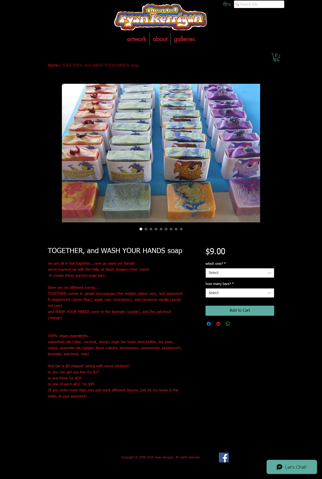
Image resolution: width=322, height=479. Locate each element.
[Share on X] (237, 324)
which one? (216, 264)
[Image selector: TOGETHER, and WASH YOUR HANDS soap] (140, 228)
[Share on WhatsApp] (228, 324)
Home (53, 66)
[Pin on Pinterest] (218, 324)
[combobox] (240, 273)
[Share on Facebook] (209, 324)
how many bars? (220, 284)
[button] (276, 57)
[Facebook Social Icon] (224, 457)
